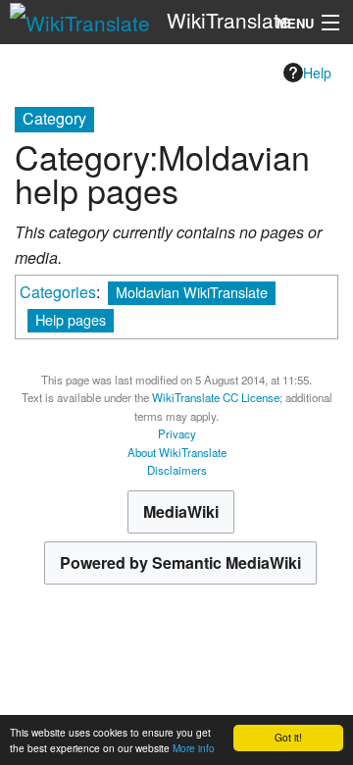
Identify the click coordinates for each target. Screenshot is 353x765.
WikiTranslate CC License (215, 397)
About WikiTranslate (177, 452)
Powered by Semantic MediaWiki (180, 562)
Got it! (288, 737)
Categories (58, 291)
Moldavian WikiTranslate (192, 291)
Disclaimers (177, 470)
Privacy (177, 433)
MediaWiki (181, 511)
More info (194, 747)
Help (317, 72)
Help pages (70, 319)
